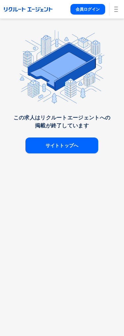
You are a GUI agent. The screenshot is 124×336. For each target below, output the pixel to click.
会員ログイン (88, 9)
